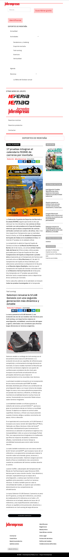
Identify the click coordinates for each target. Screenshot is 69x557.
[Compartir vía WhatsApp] (38, 161)
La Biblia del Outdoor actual (22, 80)
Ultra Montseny (24, 259)
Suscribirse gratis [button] (43, 10)
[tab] (34, 36)
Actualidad (13, 31)
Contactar (12, 130)
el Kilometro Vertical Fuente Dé (19, 271)
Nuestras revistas (14, 120)
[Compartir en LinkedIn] (33, 161)
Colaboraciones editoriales (47, 544)
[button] (24, 37)
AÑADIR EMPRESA (13, 549)
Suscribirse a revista (45, 532)
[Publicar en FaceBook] (24, 161)
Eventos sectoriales (52, 258)
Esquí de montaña (19, 46)
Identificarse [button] (15, 20)
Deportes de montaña (17, 26)
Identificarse (43, 524)
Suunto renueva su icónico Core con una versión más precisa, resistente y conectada (54, 205)
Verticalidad (17, 59)
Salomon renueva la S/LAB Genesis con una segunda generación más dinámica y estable (54, 229)
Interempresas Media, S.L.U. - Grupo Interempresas (37, 554)
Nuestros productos (15, 125)
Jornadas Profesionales (52, 250)
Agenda (12, 68)
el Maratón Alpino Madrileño (18, 266)
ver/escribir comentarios (24, 515)
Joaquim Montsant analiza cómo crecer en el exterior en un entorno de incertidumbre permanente (54, 217)
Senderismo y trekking (21, 42)
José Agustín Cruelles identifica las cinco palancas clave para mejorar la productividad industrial (54, 193)
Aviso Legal (42, 536)
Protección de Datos (45, 538)
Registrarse (43, 527)
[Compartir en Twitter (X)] (29, 161)
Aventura (16, 55)
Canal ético (13, 538)
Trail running (17, 50)
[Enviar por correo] (20, 161)
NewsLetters (43, 529)
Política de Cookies (45, 541)
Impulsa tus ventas (51, 252)
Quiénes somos (14, 544)
